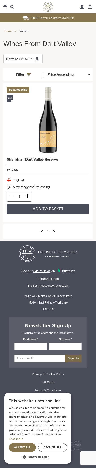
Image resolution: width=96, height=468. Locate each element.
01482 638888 (49, 279)
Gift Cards (48, 382)
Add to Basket (48, 208)
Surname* (65, 339)
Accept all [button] (22, 447)
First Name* (30, 339)
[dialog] (37, 428)
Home (7, 31)
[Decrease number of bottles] (11, 197)
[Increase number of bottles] (28, 197)
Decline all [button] (53, 447)
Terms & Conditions (48, 390)
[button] (38, 457)
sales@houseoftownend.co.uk (49, 285)
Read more (16, 439)
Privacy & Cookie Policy (48, 374)
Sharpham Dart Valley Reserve (32, 160)
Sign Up (73, 358)
